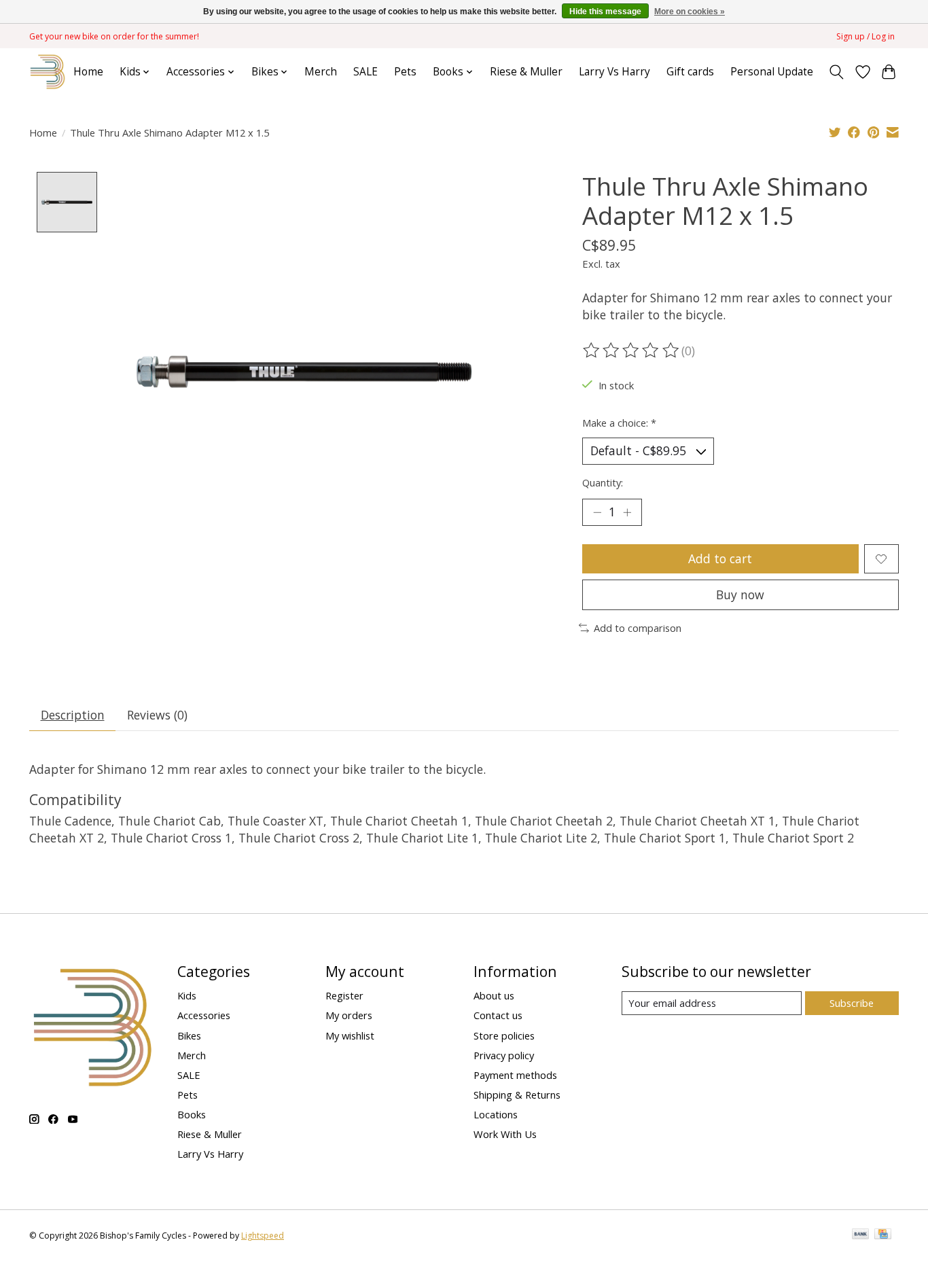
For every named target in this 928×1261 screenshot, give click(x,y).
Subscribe (851, 1003)
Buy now (740, 594)
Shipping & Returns (517, 1094)
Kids (186, 995)
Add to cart (720, 558)
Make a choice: (619, 422)
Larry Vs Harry (614, 72)
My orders (348, 1015)
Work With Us (505, 1134)
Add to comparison (637, 628)
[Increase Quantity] (627, 512)
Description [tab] (73, 715)
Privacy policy (504, 1055)
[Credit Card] (882, 1235)
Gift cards (690, 72)
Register (344, 995)
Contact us (498, 1015)
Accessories (203, 1015)
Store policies (504, 1035)
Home (88, 72)
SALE (365, 72)
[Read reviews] (631, 350)
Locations (496, 1114)
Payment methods (515, 1075)
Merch (320, 72)
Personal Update (771, 72)
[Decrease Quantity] (597, 512)
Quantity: (602, 482)
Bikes (189, 1035)
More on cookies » (689, 11)
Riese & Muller (526, 72)
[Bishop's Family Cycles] (48, 71)
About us (494, 995)
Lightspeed (262, 1235)
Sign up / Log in (865, 36)
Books (191, 1114)
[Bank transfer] (861, 1235)
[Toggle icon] (836, 72)
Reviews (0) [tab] (157, 715)
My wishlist (349, 1035)
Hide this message (605, 11)
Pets (405, 72)
